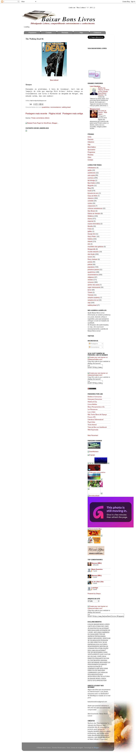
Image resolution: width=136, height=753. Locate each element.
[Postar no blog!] (36, 104)
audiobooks (91, 173)
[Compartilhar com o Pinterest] (42, 104)
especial (90, 221)
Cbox (89, 157)
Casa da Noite (92, 196)
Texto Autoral (92, 424)
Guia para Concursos (95, 399)
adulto (90, 170)
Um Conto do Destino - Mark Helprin (102, 112)
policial (90, 264)
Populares (32, 32)
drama (90, 218)
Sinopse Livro (95, 109)
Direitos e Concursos (95, 396)
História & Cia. (92, 402)
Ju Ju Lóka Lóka (97, 581)
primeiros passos (93, 269)
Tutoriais (90, 295)
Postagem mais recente (36, 113)
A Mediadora (92, 168)
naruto (90, 257)
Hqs (81, 32)
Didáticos (91, 216)
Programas (91, 152)
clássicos (91, 198)
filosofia (90, 226)
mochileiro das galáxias (95, 246)
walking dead (66, 107)
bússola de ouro (93, 193)
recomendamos (55, 107)
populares (91, 267)
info (89, 244)
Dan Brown (91, 211)
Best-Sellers (92, 147)
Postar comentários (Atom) (40, 118)
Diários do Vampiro (94, 213)
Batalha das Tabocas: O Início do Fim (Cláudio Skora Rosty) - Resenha (103, 91)
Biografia (91, 185)
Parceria (90, 139)
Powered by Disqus (94, 593)
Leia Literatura (95, 86)
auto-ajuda (91, 175)
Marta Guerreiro (97, 569)
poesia (90, 262)
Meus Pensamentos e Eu (96, 407)
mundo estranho (93, 251)
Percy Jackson (92, 259)
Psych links (91, 422)
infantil (90, 241)
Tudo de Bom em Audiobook (97, 427)
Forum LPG (92, 417)
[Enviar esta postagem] (30, 104)
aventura (91, 178)
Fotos (89, 229)
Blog (89, 188)
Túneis (90, 292)
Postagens (94, 343)
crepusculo (91, 206)
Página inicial (55, 113)
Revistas (65, 32)
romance (91, 282)
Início (89, 137)
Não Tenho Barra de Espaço (97, 414)
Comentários (94, 347)
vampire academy (94, 297)
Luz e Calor (91, 412)
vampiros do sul (93, 300)
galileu (90, 231)
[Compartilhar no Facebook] (40, 104)
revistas (90, 279)
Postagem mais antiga (72, 113)
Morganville (91, 249)
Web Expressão (93, 430)
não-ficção (91, 254)
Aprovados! (91, 149)
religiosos (91, 277)
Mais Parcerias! (93, 435)
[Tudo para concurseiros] (96, 472)
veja (89, 302)
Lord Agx (94, 588)
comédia (90, 201)
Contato (49, 32)
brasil (89, 190)
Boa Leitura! (54, 80)
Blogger (96, 747)
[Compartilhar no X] (38, 104)
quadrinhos (46, 107)
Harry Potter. (92, 236)
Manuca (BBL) (96, 563)
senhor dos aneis (93, 285)
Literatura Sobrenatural (95, 419)
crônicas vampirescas (95, 208)
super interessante (94, 287)
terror (89, 290)
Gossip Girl (91, 234)
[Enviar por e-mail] (34, 104)
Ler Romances (93, 409)
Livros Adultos (92, 404)
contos (90, 203)
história (90, 239)
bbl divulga (91, 180)
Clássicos (97, 32)
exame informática (94, 224)
